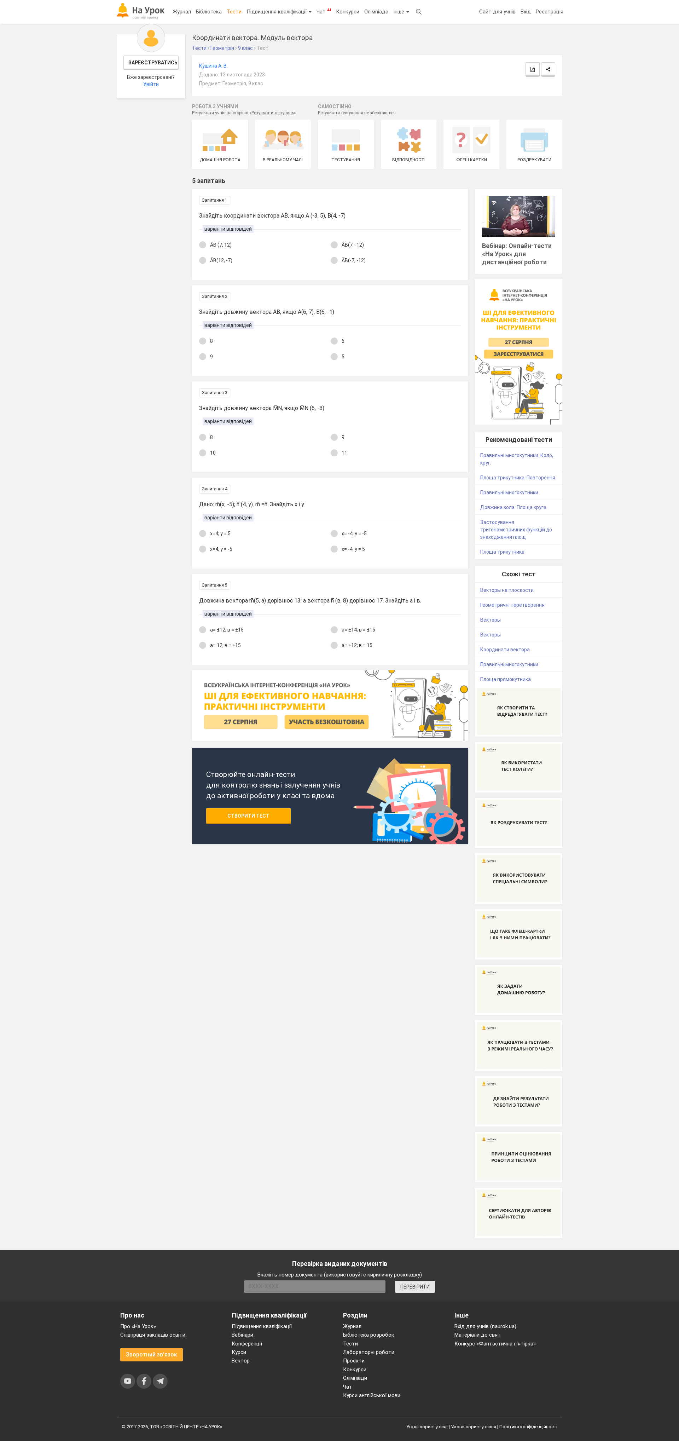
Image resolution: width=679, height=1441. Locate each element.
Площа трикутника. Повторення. (518, 477)
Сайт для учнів (497, 11)
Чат (324, 11)
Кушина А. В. (213, 66)
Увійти (151, 84)
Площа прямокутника (505, 679)
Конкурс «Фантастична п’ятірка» (495, 1344)
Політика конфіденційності (528, 1426)
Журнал (182, 11)
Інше (399, 11)
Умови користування (473, 1426)
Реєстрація (549, 11)
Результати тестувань (272, 112)
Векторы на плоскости (507, 590)
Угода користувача (427, 1426)
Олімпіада (376, 11)
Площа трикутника (502, 552)
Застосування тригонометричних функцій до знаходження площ (516, 529)
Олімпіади (355, 1378)
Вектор (241, 1361)
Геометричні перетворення (512, 605)
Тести (234, 11)
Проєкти (354, 1361)
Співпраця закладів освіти (152, 1335)
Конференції (247, 1344)
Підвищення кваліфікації (277, 11)
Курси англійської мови (371, 1395)
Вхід (526, 11)
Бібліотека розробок (368, 1335)
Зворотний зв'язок (151, 1354)
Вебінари (242, 1335)
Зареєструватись (153, 62)
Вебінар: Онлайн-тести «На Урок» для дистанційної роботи (517, 254)
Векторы (490, 620)
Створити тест (248, 816)
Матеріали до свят (477, 1335)
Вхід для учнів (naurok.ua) (485, 1326)
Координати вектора (505, 649)
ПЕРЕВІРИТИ (415, 1287)
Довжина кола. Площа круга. (513, 507)
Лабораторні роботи (368, 1352)
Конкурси (347, 11)
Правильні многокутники (509, 492)
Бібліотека (209, 11)
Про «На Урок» (138, 1326)
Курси (239, 1352)
